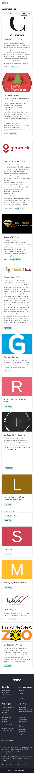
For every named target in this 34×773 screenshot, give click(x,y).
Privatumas (22, 731)
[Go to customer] (17, 26)
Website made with (14, 770)
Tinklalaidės (23, 719)
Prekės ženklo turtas (25, 709)
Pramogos (15, 66)
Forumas (4, 697)
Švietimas (5, 721)
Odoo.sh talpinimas (8, 707)
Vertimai (21, 698)
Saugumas (22, 734)
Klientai (21, 726)
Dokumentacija (6, 695)
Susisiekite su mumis (25, 711)
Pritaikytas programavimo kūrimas (6, 717)
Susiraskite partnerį (8, 728)
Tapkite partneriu (7, 730)
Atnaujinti (5, 712)
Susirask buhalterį (8, 725)
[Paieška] (10, 13)
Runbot (21, 696)
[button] (31, 3)
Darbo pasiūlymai (24, 714)
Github (21, 693)
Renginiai (22, 717)
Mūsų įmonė (22, 707)
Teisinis (21, 729)
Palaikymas (5, 710)
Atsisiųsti (21, 690)
